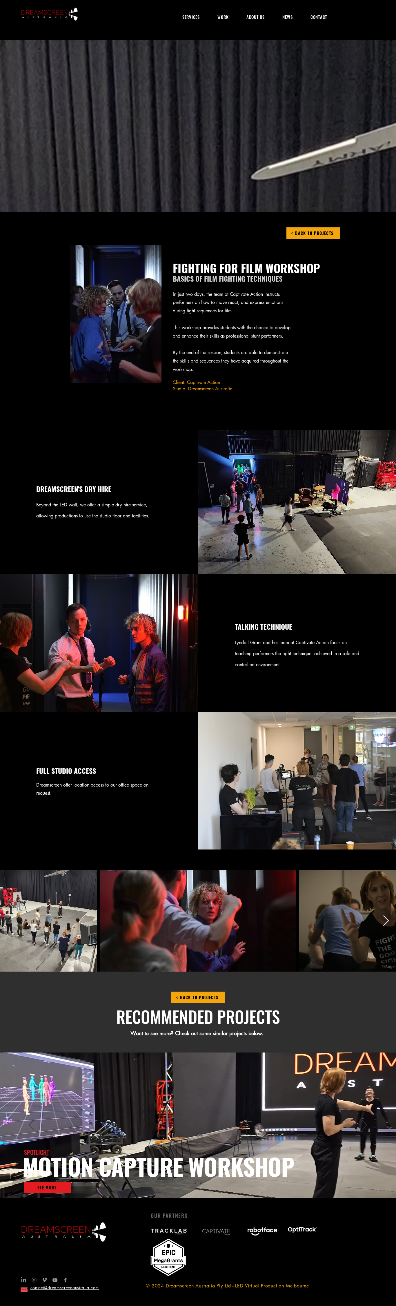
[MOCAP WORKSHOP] (195, 1183)
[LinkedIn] (24, 1280)
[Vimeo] (44, 1280)
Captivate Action (203, 382)
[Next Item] (386, 921)
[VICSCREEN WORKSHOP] (200, 1183)
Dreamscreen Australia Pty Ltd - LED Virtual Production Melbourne (237, 1286)
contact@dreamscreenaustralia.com (64, 1287)
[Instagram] (34, 1280)
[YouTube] (55, 1280)
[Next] (364, 1125)
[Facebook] (65, 1280)
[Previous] (31, 1125)
